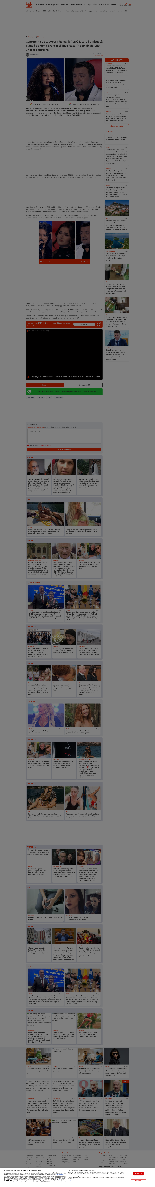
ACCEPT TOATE (138, 1173)
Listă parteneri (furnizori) (73, 1180)
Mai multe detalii (60, 1174)
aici (59, 1179)
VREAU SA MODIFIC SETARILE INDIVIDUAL (138, 1179)
